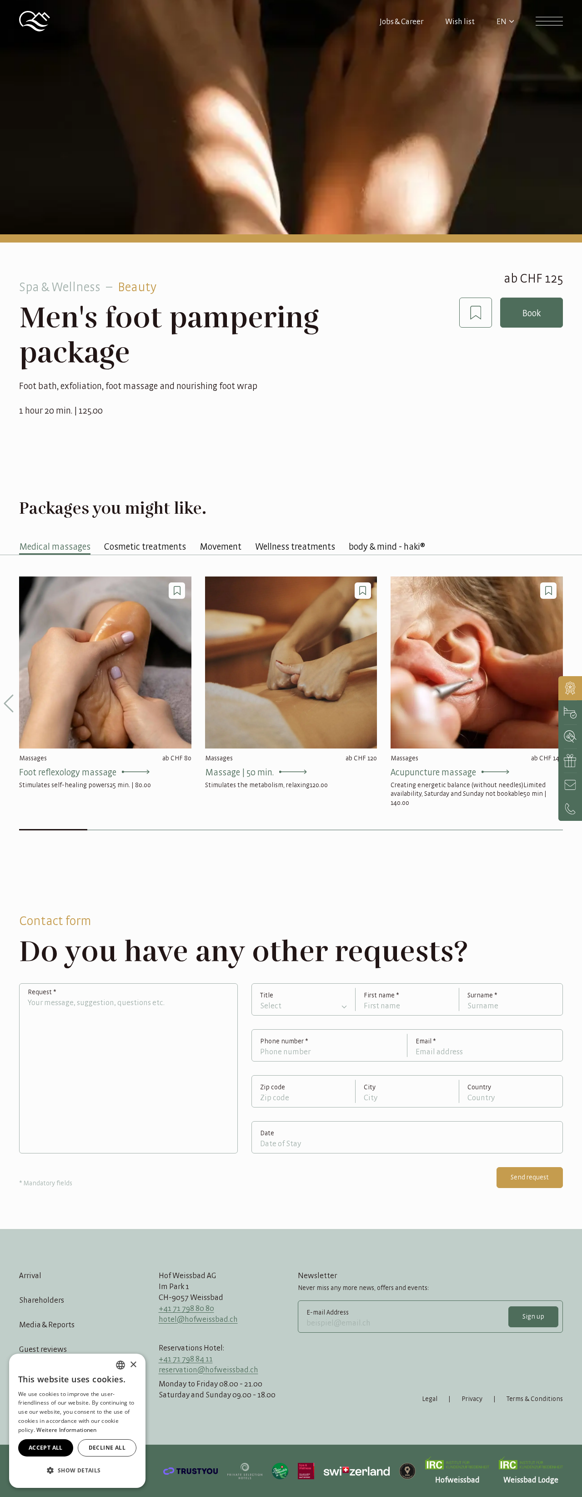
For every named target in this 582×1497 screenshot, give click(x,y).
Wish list (460, 21)
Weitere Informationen (66, 1430)
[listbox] (120, 1365)
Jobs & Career (401, 21)
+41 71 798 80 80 (186, 1308)
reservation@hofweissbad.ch (208, 1370)
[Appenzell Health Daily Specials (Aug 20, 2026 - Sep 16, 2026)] (570, 688)
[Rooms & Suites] (570, 712)
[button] (77, 1470)
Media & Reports (47, 1325)
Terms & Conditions (535, 1399)
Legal (429, 1399)
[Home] (34, 21)
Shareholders (41, 1300)
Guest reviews (43, 1349)
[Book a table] (570, 736)
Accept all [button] (46, 1447)
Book (531, 313)
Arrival (30, 1275)
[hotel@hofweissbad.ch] (570, 784)
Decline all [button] (107, 1447)
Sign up (533, 1316)
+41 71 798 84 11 (186, 1359)
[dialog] (77, 1421)
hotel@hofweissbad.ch (198, 1319)
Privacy (472, 1399)
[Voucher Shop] (570, 760)
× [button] (133, 1364)
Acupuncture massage (433, 772)
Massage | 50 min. (239, 772)
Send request (530, 1177)
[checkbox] (475, 313)
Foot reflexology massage (67, 772)
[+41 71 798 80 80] (570, 808)
